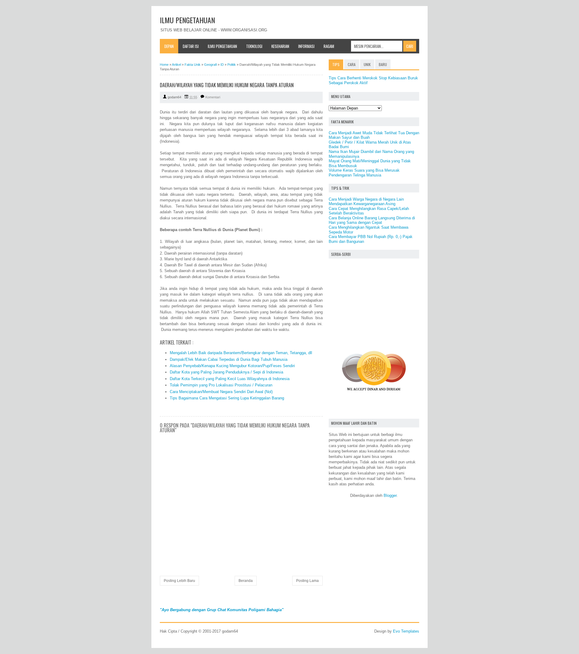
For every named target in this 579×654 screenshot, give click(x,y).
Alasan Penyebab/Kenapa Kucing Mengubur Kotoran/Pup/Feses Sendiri (232, 366)
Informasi (306, 46)
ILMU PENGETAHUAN (187, 19)
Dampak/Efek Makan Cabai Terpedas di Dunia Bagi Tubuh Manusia (228, 359)
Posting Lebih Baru (179, 581)
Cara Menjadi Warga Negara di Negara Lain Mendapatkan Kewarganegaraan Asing (366, 201)
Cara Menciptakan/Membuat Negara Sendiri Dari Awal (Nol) (221, 391)
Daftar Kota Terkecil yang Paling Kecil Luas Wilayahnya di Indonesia (230, 378)
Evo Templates (406, 631)
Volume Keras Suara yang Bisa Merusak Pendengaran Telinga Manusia (364, 172)
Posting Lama (307, 581)
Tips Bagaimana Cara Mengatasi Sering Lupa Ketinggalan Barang (227, 398)
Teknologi (254, 46)
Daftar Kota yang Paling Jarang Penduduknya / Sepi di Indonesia (226, 372)
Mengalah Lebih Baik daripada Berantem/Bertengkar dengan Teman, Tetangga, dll (241, 353)
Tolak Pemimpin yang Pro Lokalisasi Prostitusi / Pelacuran (221, 385)
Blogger (390, 495)
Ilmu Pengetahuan (222, 46)
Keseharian (280, 46)
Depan (169, 46)
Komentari (212, 97)
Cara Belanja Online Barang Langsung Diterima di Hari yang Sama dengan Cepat (372, 220)
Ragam (329, 46)
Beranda (246, 581)
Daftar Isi (191, 46)
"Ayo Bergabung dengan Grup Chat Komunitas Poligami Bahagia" (221, 610)
